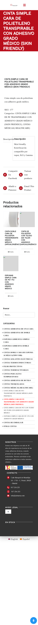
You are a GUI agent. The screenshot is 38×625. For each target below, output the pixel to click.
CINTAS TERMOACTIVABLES (16, 370)
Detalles (11, 252)
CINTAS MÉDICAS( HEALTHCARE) (18, 388)
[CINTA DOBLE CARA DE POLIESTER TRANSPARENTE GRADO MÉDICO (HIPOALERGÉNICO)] (10, 220)
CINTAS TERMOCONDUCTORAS (17, 363)
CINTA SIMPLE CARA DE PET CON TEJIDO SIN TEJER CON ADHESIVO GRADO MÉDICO (19, 410)
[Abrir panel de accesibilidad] (33, 620)
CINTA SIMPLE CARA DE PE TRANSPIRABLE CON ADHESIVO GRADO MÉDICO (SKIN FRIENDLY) (19, 401)
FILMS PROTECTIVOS (12, 366)
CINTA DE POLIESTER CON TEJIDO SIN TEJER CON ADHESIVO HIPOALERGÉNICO (28, 237)
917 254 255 (15, 487)
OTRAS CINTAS (10, 426)
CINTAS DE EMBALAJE (13, 422)
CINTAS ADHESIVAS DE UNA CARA (18, 329)
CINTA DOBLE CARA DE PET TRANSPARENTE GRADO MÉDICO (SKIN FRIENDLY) (18, 393)
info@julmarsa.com (17, 496)
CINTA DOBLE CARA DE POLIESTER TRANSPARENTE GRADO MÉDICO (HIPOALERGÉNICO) (13, 237)
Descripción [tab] (7, 139)
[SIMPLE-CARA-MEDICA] (19, 65)
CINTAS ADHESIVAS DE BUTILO (17, 380)
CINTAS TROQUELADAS (13, 384)
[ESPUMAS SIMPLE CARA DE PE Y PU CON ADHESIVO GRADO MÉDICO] (10, 264)
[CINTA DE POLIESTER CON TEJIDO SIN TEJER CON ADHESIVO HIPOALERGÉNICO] (27, 220)
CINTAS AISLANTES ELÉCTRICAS (18, 359)
